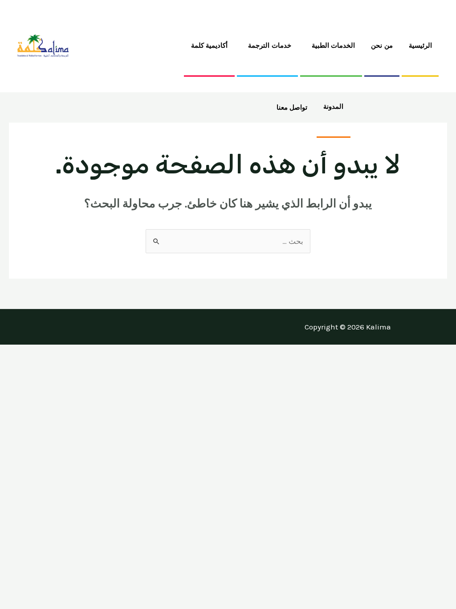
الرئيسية (420, 45)
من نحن (382, 45)
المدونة (333, 106)
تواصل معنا (292, 107)
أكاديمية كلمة (209, 45)
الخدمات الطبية (333, 45)
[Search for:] (228, 241)
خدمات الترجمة (269, 45)
